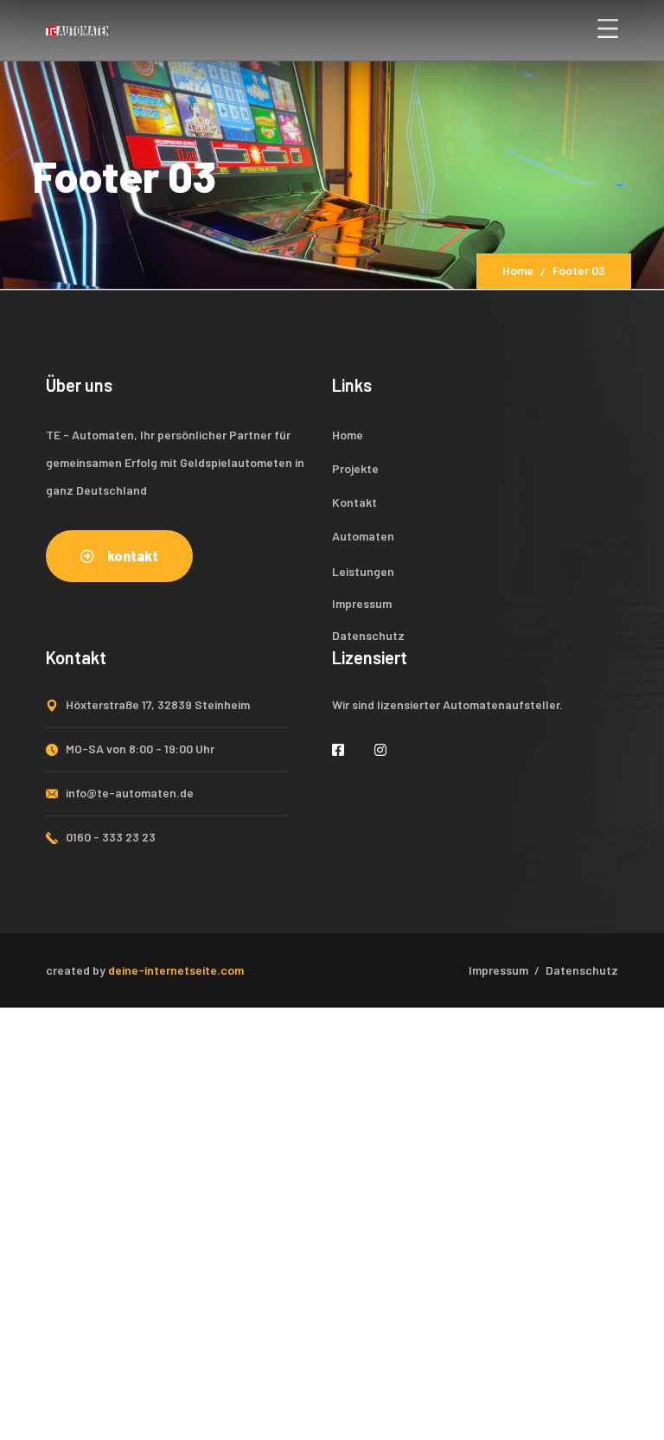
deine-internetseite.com (176, 970)
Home (517, 270)
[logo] (78, 28)
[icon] (340, 749)
